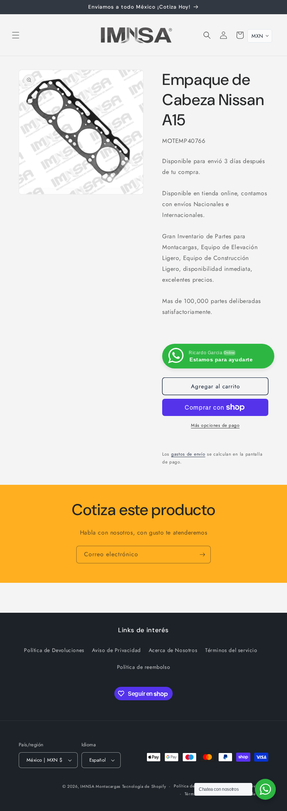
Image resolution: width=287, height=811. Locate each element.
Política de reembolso (143, 667)
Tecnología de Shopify (144, 786)
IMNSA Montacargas (100, 786)
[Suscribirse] (202, 554)
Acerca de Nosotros (173, 650)
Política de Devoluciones (54, 650)
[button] (15, 35)
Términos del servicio (231, 650)
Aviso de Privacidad (116, 650)
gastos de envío (188, 454)
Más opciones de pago (215, 425)
